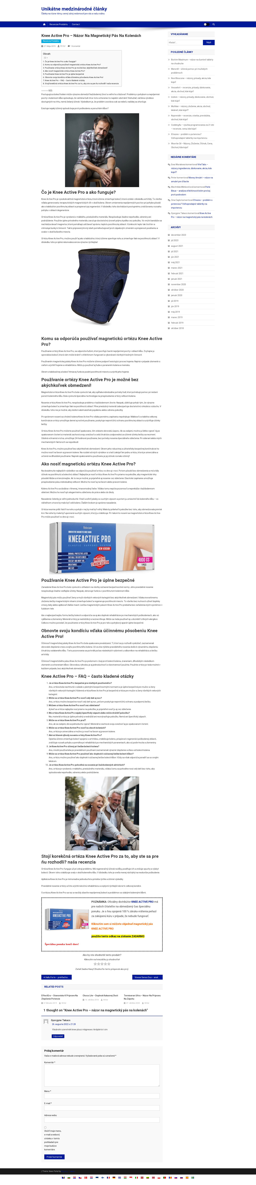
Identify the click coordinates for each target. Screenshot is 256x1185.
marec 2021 (177, 268)
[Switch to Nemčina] (114, 1177)
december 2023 (178, 235)
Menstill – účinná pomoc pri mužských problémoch (189, 71)
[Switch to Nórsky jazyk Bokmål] (153, 1177)
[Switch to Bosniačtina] (63, 1177)
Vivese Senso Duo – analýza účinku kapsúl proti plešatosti (149, 977)
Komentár (49, 1062)
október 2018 (177, 328)
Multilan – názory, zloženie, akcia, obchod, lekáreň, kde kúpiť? (191, 108)
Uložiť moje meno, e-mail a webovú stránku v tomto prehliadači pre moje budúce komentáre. (52, 1140)
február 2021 (177, 273)
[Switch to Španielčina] (187, 1177)
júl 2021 (174, 251)
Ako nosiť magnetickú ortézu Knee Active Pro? (65, 71)
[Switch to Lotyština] (142, 1177)
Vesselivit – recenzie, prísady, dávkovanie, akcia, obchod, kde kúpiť (191, 89)
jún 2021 (175, 257)
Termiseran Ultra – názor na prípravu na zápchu (142, 997)
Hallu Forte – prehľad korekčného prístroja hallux (58, 977)
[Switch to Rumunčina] (170, 1177)
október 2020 (177, 290)
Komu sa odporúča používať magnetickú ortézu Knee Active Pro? (73, 64)
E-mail (48, 1103)
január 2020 (176, 295)
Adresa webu (50, 1115)
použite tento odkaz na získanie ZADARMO (117, 936)
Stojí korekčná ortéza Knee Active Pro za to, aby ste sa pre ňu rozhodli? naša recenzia (82, 83)
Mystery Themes (68, 1171)
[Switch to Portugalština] (164, 1177)
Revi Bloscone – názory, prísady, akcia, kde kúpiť (191, 80)
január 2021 (176, 279)
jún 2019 (175, 306)
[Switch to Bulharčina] (69, 1177)
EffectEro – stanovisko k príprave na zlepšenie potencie (59, 997)
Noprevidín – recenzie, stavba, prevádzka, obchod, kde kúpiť (190, 117)
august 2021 (177, 246)
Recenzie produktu (59, 24)
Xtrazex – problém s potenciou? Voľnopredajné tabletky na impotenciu (189, 136)
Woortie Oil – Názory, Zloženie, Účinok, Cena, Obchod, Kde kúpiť (192, 145)
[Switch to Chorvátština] (74, 1177)
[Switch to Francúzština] (108, 1177)
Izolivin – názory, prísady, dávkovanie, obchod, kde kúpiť (192, 99)
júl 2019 (174, 301)
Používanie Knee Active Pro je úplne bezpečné (64, 74)
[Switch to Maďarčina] (125, 1177)
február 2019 (177, 323)
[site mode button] (207, 24)
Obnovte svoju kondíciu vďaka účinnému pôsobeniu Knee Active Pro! (74, 77)
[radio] (95, 964)
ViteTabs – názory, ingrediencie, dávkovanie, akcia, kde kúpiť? (191, 168)
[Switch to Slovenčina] (176, 1177)
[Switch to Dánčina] (86, 1177)
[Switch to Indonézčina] (131, 1177)
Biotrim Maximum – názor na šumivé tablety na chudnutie (192, 61)
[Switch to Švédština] (193, 1177)
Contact (76, 24)
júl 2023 (174, 240)
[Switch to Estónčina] (97, 1177)
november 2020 (178, 284)
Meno (47, 1091)
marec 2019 (177, 317)
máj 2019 (175, 312)
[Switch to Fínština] (102, 1177)
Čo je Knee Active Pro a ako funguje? (60, 61)
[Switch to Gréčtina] (119, 1177)
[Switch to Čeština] (80, 1177)
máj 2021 (175, 262)
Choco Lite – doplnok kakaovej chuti (100, 995)
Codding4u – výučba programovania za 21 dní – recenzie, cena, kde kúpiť (192, 127)
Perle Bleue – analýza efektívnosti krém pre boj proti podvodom (190, 191)
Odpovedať (58, 1036)
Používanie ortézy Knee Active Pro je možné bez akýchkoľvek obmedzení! (76, 68)
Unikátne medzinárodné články (74, 9)
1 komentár (75, 46)
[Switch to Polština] (159, 1177)
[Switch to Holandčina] (91, 1177)
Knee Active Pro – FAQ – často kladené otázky (65, 80)
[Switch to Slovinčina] (181, 1177)
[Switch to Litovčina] (148, 1177)
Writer (63, 46)
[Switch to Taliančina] (136, 1177)
